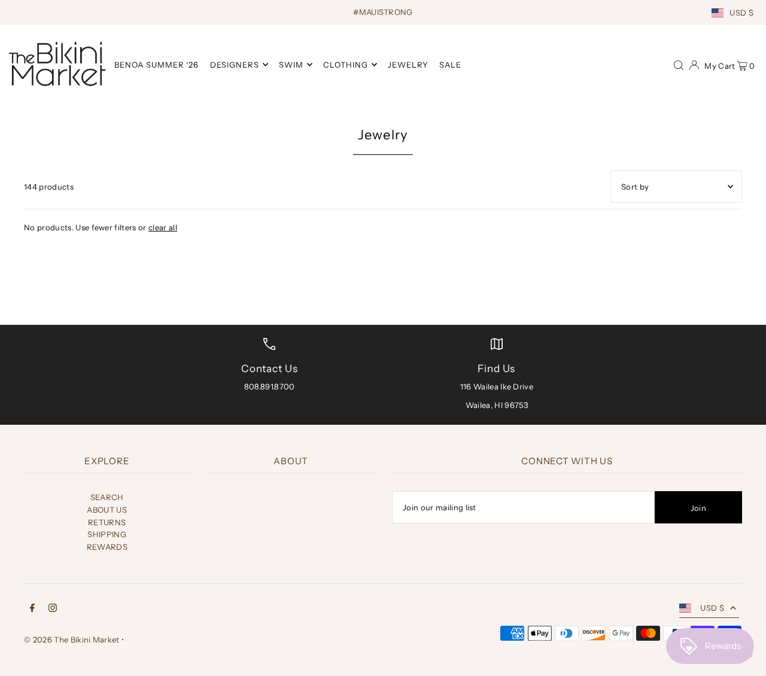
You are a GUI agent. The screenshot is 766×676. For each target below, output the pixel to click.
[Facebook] (32, 609)
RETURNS (107, 522)
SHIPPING (106, 534)
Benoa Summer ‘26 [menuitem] (156, 64)
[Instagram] (52, 609)
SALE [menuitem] (450, 64)
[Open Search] (678, 64)
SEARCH (107, 497)
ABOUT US (107, 509)
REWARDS (107, 547)
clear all (162, 227)
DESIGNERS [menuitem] (234, 64)
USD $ (741, 12)
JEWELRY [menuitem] (408, 64)
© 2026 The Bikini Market (72, 639)
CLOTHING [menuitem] (345, 64)
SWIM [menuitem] (291, 64)
